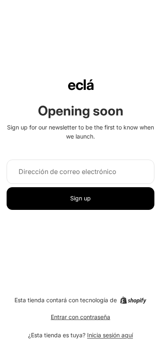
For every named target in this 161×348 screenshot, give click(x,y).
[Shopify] (133, 300)
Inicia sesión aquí (110, 335)
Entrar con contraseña (80, 316)
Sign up (80, 198)
